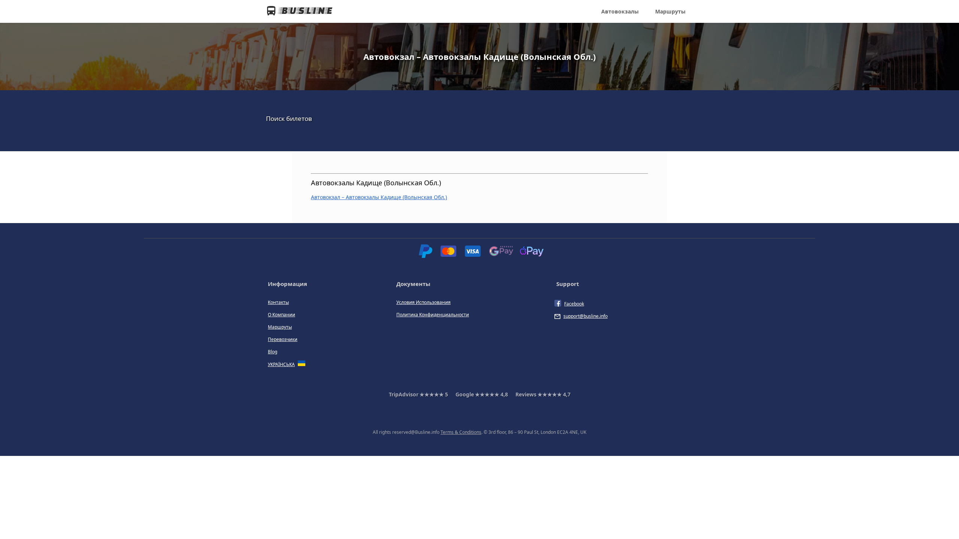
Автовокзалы (620, 11)
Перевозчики (282, 339)
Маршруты (670, 11)
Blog (272, 351)
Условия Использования (423, 302)
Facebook (574, 304)
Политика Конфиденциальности (432, 314)
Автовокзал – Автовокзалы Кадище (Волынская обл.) (379, 197)
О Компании (281, 314)
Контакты (278, 302)
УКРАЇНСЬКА (281, 364)
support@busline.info (585, 316)
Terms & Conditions (461, 432)
